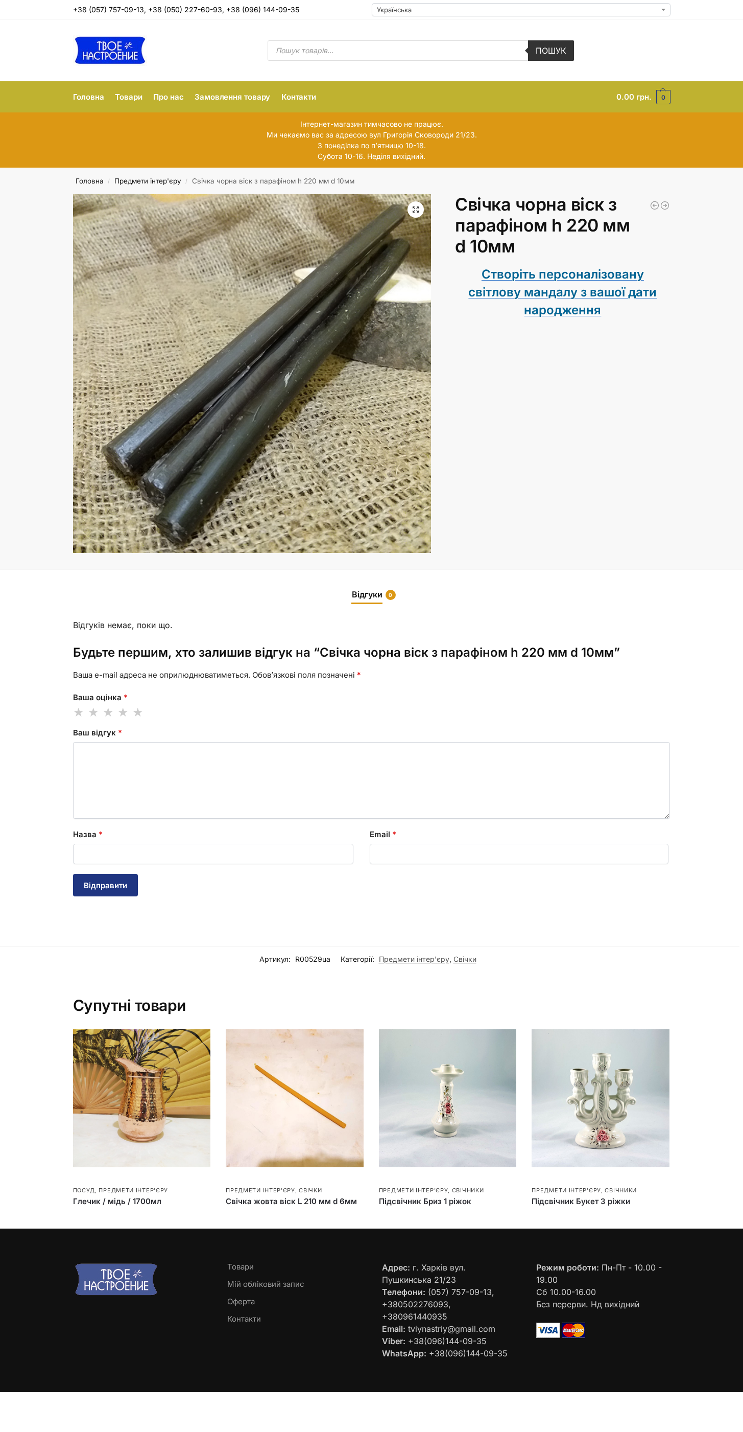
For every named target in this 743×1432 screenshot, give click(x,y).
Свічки (464, 959)
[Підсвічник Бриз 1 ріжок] (448, 1098)
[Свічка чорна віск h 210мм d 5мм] (655, 205)
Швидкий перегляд (103, 1178)
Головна (90, 181)
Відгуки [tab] (372, 594)
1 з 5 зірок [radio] (79, 712)
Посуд (84, 1190)
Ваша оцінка (100, 697)
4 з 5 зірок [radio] (123, 712)
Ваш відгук (97, 732)
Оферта (241, 1301)
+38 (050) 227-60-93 (185, 9)
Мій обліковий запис (265, 1284)
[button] (643, 97)
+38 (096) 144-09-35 (262, 9)
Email (383, 834)
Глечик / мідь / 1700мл (117, 1201)
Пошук (551, 50)
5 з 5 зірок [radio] (138, 712)
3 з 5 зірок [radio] (109, 712)
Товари (240, 1267)
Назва (88, 834)
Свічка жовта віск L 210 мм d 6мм (291, 1201)
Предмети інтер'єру (147, 181)
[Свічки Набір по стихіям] (665, 205)
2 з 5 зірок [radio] (94, 712)
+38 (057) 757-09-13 (108, 9)
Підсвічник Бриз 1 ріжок (425, 1201)
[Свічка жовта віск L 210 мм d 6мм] (295, 1098)
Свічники (468, 1190)
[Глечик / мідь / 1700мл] (142, 1098)
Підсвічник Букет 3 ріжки (581, 1201)
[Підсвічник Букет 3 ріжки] (600, 1098)
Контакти (244, 1319)
